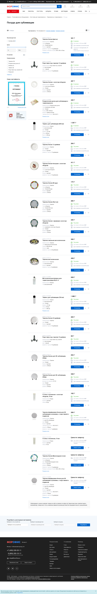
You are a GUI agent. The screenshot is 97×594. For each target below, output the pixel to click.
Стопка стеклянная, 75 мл (51, 438)
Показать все (45, 52)
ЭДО (51, 566)
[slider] (7, 47)
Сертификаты (67, 547)
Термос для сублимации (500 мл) (53, 124)
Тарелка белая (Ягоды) (50, 183)
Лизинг (51, 554)
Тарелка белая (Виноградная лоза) (53, 456)
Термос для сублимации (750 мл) (53, 297)
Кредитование (53, 556)
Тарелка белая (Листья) (50, 202)
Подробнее (20, 592)
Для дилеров (53, 552)
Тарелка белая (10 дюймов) (51, 318)
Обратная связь (82, 556)
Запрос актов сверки (55, 568)
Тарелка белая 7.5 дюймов (51, 144)
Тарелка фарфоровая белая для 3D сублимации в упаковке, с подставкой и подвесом (55, 414)
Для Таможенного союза (82, 560)
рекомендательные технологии (33, 577)
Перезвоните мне (50, 1)
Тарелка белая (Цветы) (50, 39)
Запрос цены (77, 447)
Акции (51, 545)
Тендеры (52, 561)
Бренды (51, 563)
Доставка (52, 547)
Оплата (51, 549)
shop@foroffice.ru (21, 1)
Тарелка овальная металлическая (53, 240)
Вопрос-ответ (81, 545)
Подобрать (83, 524)
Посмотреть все (22, 107)
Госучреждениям (54, 559)
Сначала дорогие (60, 30)
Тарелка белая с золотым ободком (54, 82)
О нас (65, 545)
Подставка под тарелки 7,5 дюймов (54, 63)
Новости (66, 549)
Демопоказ (66, 556)
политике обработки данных (44, 579)
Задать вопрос (28, 562)
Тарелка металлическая (50, 259)
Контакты (66, 554)
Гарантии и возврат (83, 549)
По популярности (41, 30)
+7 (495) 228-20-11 (77, 1)
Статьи (66, 552)
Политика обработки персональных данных (80, 576)
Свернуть (9, 74)
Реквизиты (80, 547)
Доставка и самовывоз (62, 1)
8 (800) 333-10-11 (87, 1)
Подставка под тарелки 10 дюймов (54, 337)
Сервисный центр (82, 552)
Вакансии (80, 554)
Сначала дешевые (50, 30)
